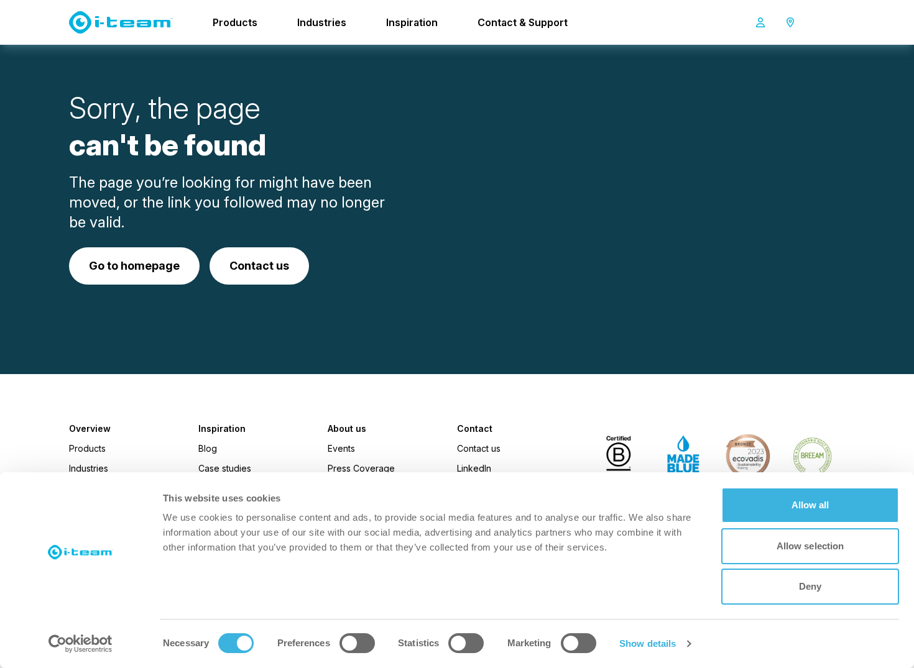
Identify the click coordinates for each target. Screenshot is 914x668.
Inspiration (412, 22)
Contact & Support (523, 22)
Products (235, 22)
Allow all (810, 505)
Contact (474, 429)
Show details (647, 643)
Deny (810, 586)
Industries (321, 22)
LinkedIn (474, 468)
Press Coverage (361, 468)
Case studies (224, 468)
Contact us (479, 448)
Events (341, 448)
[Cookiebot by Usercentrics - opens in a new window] (80, 643)
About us (347, 429)
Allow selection (810, 546)
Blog (207, 448)
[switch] (357, 643)
